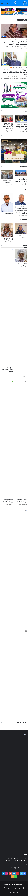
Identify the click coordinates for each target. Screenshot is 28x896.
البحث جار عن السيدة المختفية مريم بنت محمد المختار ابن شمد (15, 43)
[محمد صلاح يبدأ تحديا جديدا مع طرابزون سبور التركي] (7, 439)
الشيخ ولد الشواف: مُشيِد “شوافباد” (21, 264)
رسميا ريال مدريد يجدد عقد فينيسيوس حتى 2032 (22, 501)
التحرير (24, 39)
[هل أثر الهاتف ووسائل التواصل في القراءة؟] (7, 230)
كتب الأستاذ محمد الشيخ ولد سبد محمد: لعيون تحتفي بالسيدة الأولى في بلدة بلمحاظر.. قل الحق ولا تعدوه (21, 210)
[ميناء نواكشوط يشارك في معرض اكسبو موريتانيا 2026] (7, 174)
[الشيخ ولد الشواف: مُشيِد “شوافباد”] (21, 255)
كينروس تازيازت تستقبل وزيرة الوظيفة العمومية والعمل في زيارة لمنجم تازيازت (21, 127)
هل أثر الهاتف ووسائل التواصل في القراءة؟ (8, 239)
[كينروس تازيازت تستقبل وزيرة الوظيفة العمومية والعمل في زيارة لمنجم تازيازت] (21, 119)
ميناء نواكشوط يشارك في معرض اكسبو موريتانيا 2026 (8, 182)
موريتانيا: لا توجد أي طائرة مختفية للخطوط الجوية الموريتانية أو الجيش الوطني (14, 72)
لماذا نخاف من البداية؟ (22, 236)
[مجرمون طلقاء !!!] (7, 202)
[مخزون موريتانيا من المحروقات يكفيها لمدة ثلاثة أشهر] (7, 307)
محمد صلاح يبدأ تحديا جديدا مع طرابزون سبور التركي (8, 501)
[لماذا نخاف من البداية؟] (21, 228)
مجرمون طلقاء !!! (9, 213)
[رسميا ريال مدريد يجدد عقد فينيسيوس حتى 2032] (21, 439)
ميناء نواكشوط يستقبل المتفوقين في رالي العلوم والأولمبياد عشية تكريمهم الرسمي (21, 180)
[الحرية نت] (20, 3)
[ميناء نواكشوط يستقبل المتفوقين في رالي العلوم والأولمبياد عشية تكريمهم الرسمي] (21, 173)
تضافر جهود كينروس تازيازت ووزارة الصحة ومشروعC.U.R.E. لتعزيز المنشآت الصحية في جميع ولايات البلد (8, 126)
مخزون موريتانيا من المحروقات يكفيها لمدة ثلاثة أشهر (7, 369)
